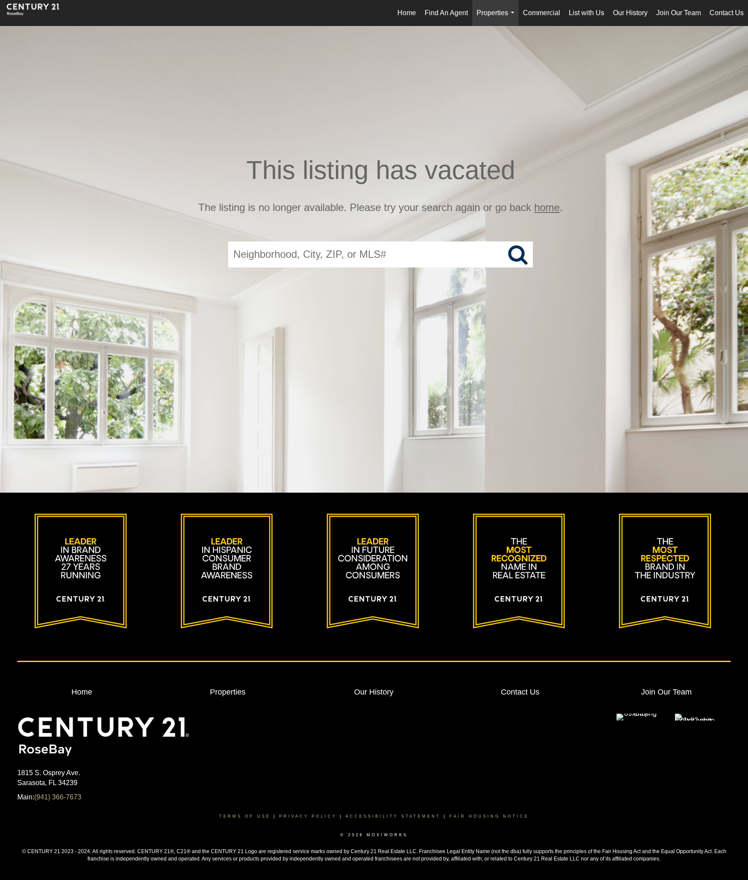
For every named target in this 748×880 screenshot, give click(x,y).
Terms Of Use (245, 816)
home (547, 207)
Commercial (541, 12)
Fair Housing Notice (489, 816)
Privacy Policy (308, 816)
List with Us (586, 12)
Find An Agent (446, 12)
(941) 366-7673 (57, 797)
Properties (497, 17)
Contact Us (726, 12)
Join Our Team (678, 12)
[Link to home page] (37, 13)
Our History (630, 12)
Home (406, 12)
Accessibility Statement (393, 816)
